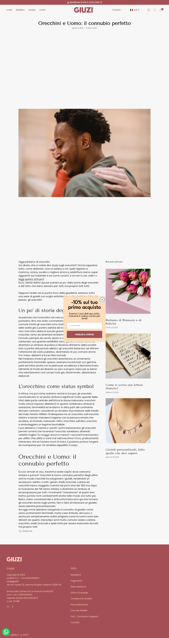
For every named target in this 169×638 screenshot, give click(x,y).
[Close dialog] (102, 299)
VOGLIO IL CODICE (84, 334)
